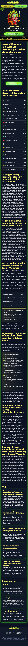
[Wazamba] (13, 2)
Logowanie (7, 6)
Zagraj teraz (14, 83)
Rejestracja (21, 6)
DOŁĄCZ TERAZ (14, 34)
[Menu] (25, 3)
